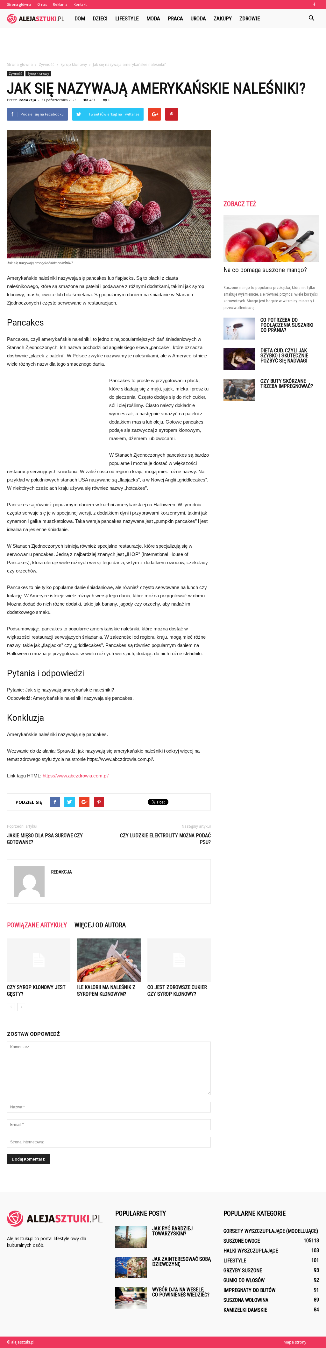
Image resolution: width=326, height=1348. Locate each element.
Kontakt (80, 4)
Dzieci (100, 18)
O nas (42, 4)
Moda (153, 18)
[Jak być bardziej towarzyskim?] (131, 1237)
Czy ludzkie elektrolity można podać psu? (165, 838)
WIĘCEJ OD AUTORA (100, 925)
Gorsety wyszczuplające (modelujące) (270, 1231)
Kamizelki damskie (245, 1310)
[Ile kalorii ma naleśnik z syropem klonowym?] (108, 960)
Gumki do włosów (244, 1280)
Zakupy (223, 18)
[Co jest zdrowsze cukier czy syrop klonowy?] (179, 960)
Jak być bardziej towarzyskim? (172, 1231)
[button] (311, 18)
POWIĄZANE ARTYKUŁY (37, 925)
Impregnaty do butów (249, 1290)
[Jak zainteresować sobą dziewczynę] (131, 1267)
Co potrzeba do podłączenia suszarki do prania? (286, 325)
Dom (79, 18)
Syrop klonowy (38, 73)
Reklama (60, 4)
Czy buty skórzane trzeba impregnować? (286, 383)
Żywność (15, 73)
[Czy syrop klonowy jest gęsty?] (38, 960)
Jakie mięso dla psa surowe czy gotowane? (45, 838)
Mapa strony (295, 1342)
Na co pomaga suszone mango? (265, 270)
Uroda (198, 18)
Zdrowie (249, 18)
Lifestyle (127, 18)
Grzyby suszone (242, 1270)
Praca (175, 18)
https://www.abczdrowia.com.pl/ (76, 775)
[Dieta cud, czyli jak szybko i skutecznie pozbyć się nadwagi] (239, 359)
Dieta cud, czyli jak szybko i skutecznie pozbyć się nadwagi (284, 356)
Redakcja (27, 99)
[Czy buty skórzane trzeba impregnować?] (239, 390)
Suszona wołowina (245, 1300)
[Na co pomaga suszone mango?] (271, 238)
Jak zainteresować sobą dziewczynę (181, 1261)
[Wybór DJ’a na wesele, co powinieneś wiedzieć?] (131, 1298)
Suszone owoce (241, 1241)
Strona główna (19, 4)
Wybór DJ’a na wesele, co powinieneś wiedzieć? (180, 1292)
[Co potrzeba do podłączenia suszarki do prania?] (239, 329)
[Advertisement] (163, 45)
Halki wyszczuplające (250, 1251)
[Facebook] (314, 4)
